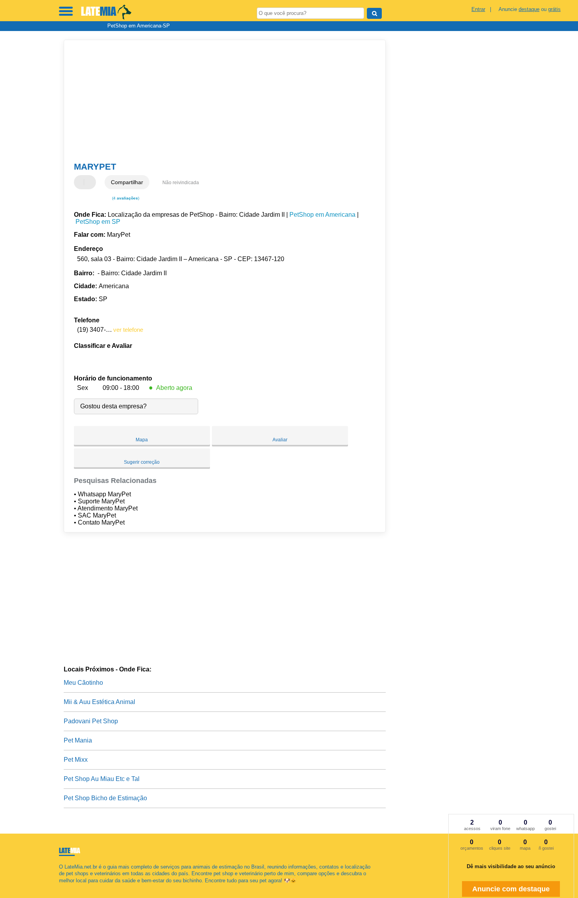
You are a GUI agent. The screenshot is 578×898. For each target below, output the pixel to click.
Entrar (478, 9)
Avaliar (279, 440)
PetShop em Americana (322, 214)
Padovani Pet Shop (91, 721)
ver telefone (128, 329)
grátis (554, 9)
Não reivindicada (180, 182)
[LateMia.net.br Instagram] (68, 887)
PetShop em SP (97, 221)
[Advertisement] (221, 101)
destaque (529, 9)
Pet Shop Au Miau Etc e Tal (102, 778)
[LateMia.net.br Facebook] (61, 887)
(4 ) (125, 198)
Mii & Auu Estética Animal (99, 702)
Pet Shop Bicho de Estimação (105, 798)
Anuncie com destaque (511, 889)
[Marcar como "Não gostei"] (91, 182)
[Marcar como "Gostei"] (81, 182)
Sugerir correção (142, 462)
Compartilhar (127, 182)
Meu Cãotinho (83, 682)
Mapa (142, 440)
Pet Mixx (76, 759)
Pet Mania (78, 740)
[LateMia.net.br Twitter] (64, 887)
